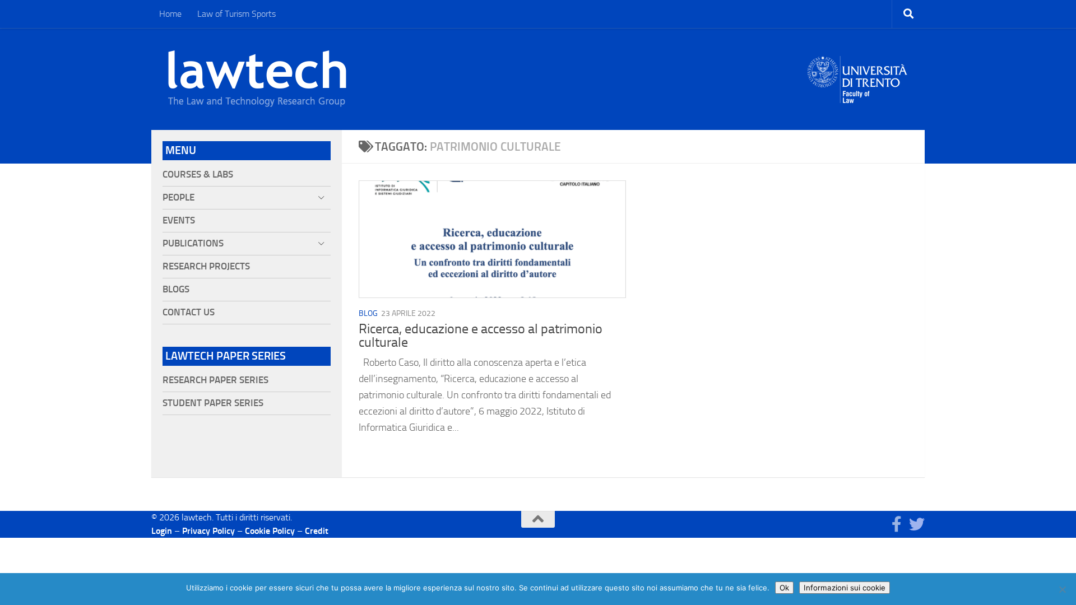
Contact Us (189, 312)
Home (170, 13)
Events (179, 220)
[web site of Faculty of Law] (858, 96)
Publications (193, 243)
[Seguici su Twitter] (917, 524)
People (178, 197)
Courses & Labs (198, 174)
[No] (1062, 589)
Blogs (176, 289)
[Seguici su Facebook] (897, 524)
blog (368, 313)
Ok (784, 587)
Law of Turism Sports (236, 13)
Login (161, 530)
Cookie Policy (270, 530)
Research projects (206, 266)
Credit (316, 530)
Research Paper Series (215, 380)
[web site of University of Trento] (858, 72)
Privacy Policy (208, 530)
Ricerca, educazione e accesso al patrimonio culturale (480, 335)
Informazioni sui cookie (844, 587)
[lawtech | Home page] (257, 79)
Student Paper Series (213, 403)
